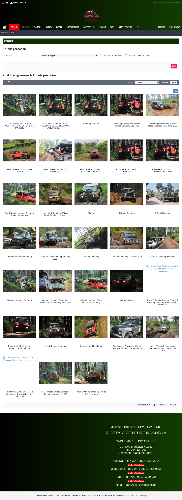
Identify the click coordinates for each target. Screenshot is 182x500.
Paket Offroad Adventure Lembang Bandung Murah (19, 347)
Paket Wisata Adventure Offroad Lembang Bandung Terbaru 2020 (127, 347)
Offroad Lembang (91, 256)
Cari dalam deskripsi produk (139, 55)
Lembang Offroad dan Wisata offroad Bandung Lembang (55, 214)
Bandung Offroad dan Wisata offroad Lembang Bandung (127, 125)
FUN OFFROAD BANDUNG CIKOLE (19, 170)
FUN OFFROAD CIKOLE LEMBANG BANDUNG (163, 170)
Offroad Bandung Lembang (19, 256)
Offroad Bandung (127, 213)
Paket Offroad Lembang (91, 346)
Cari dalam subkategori (112, 55)
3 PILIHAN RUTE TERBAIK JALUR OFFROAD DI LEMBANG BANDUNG (19, 126)
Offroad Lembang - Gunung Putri (127, 256)
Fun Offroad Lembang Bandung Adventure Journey (19, 214)
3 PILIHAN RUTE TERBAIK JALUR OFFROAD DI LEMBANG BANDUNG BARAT (55, 126)
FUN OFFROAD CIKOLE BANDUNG (55, 170)
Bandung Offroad (91, 124)
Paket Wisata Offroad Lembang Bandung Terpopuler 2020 (55, 393)
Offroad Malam (127, 300)
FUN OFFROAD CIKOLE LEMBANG (127, 170)
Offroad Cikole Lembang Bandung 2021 (55, 257)
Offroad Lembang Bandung (162, 256)
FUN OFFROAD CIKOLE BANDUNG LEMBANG (91, 170)
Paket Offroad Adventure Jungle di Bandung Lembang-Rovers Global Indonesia (162, 302)
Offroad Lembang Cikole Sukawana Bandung (91, 301)
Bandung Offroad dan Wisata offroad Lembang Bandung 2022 (162, 125)
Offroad (91, 213)
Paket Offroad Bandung (55, 346)
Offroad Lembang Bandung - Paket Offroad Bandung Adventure (55, 301)
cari (12, 33)
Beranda (4, 33)
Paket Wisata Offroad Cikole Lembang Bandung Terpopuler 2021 (162, 348)
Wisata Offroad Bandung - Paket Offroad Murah (91, 393)
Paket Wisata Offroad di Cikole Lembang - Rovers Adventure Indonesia (19, 394)
